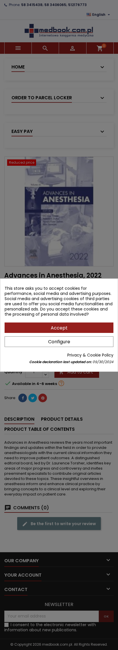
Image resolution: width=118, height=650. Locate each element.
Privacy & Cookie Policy (90, 355)
